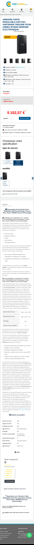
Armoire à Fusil (7, 14)
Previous (1, 178)
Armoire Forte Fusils (16, 14)
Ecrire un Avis (10, 481)
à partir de (8, 100)
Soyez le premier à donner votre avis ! (15, 489)
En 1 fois (6, 92)
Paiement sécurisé (4, 535)
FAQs (1, 539)
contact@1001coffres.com (26, 535)
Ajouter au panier (24, 118)
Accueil (1, 14)
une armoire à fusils (23, 409)
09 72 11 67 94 (23, 537)
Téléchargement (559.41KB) (10, 194)
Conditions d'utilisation (6, 533)
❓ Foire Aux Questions (18, 31)
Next (30, 61)
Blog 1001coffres (3, 537)
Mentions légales (4, 531)
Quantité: (5, 118)
